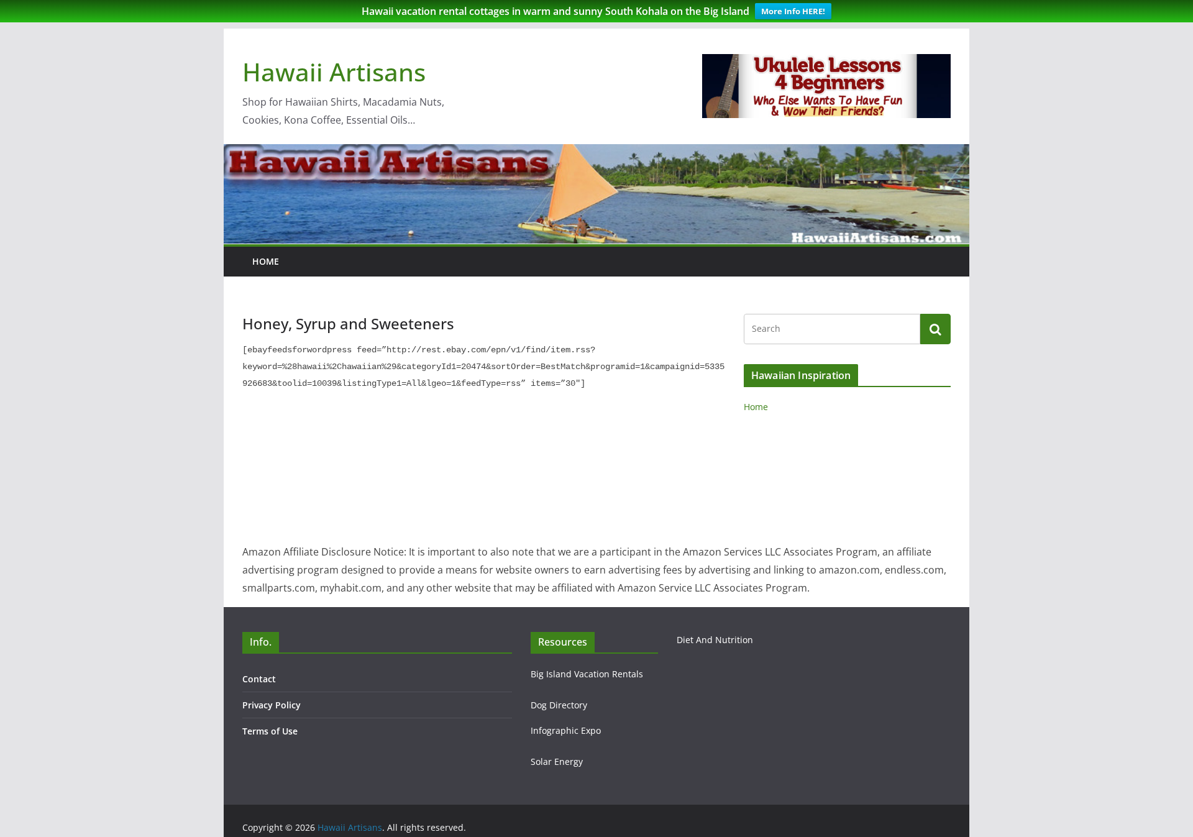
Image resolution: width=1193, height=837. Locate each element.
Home (265, 261)
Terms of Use (270, 731)
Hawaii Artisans (334, 72)
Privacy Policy (271, 705)
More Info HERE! (793, 11)
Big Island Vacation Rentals (587, 674)
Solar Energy (557, 761)
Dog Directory (559, 705)
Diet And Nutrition (715, 640)
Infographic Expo (566, 730)
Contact (259, 679)
